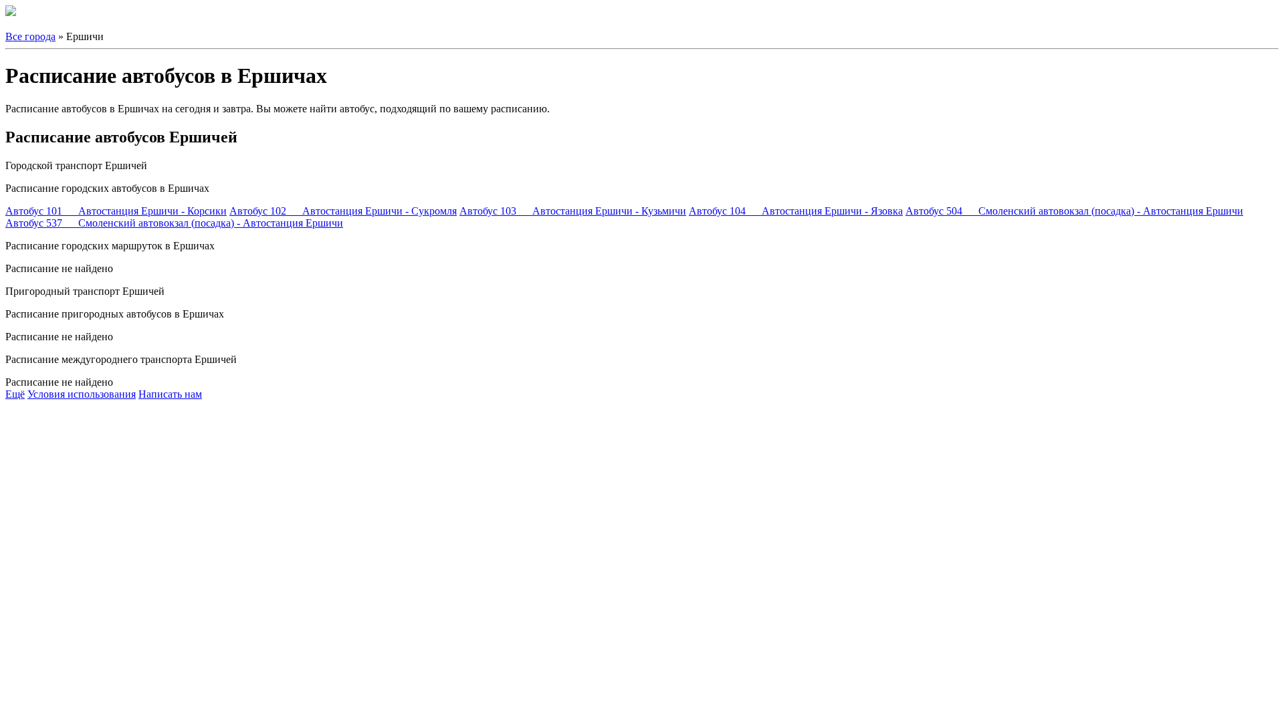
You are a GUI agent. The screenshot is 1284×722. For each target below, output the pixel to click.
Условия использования (81, 394)
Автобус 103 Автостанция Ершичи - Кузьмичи (572, 211)
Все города (30, 36)
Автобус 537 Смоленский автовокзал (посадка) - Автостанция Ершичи (174, 223)
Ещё (15, 394)
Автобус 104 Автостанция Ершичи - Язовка (796, 211)
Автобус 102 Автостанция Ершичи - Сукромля (343, 211)
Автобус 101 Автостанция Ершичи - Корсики (116, 211)
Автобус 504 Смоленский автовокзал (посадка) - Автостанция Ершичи (1074, 211)
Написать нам (170, 394)
